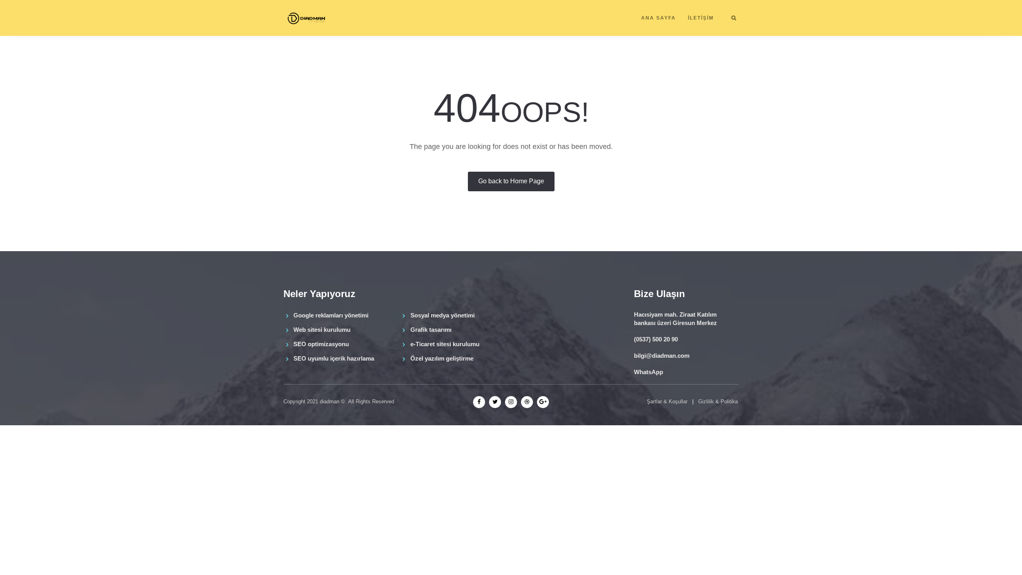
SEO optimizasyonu (321, 344)
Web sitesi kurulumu (322, 329)
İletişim (701, 18)
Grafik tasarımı (431, 329)
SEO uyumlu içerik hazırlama (333, 358)
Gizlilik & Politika (718, 401)
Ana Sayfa (658, 18)
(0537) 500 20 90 (656, 339)
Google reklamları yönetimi (330, 315)
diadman (329, 401)
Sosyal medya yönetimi (442, 315)
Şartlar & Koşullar (667, 401)
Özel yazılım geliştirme (441, 358)
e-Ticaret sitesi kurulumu (444, 344)
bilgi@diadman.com (661, 355)
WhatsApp (648, 372)
